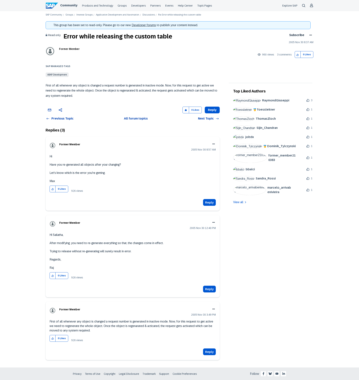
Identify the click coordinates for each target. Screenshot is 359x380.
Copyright (110, 373)
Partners (155, 5)
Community (68, 5)
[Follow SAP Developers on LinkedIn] (283, 373)
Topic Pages (204, 5)
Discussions (148, 15)
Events (169, 5)
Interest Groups (84, 15)
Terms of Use (92, 373)
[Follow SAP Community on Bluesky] (270, 373)
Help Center (185, 5)
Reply (209, 202)
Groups (122, 5)
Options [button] (310, 35)
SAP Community (54, 15)
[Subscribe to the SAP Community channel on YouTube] (276, 373)
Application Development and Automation (117, 15)
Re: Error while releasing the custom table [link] (179, 15)
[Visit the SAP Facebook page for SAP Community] (263, 373)
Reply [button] (212, 109)
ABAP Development (57, 74)
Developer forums (144, 25)
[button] (298, 54)
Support (164, 373)
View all (238, 202)
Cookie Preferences (185, 373)
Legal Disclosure (129, 373)
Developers (138, 5)
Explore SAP (289, 5)
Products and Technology (97, 5)
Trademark (149, 373)
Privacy (77, 373)
